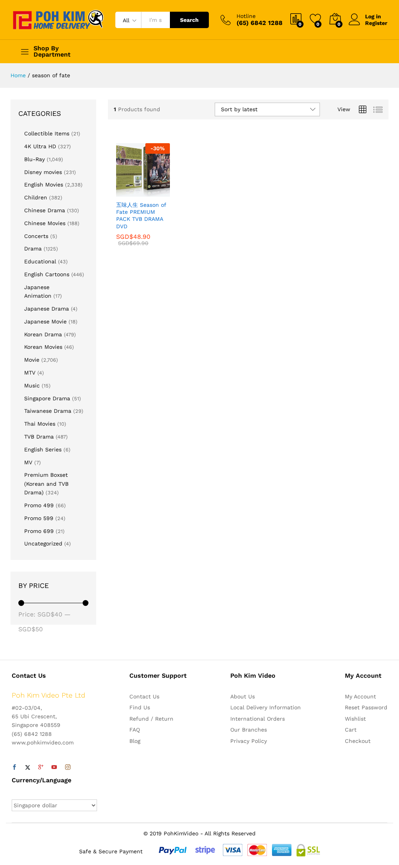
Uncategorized (43, 543)
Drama (33, 248)
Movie (31, 360)
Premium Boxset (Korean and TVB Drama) (46, 484)
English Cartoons (46, 274)
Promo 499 (39, 505)
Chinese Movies (44, 223)
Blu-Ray (34, 159)
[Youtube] (54, 767)
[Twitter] (27, 767)
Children (35, 197)
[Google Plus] (41, 767)
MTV (29, 372)
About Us (242, 696)
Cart (351, 729)
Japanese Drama (46, 309)
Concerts (36, 236)
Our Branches (248, 729)
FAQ (134, 729)
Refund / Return (151, 719)
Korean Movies (43, 347)
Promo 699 (39, 531)
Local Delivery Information (265, 707)
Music (32, 385)
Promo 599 (38, 518)
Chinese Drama (44, 210)
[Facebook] (14, 767)
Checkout (358, 741)
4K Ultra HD (40, 146)
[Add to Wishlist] (159, 192)
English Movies (43, 184)
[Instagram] (68, 767)
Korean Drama (43, 334)
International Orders (257, 719)
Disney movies (43, 172)
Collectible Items (46, 133)
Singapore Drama (47, 398)
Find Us (139, 707)
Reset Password (366, 707)
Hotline (246, 16)
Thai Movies (39, 424)
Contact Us (144, 696)
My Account (360, 696)
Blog (134, 741)
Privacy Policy (248, 741)
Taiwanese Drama (47, 411)
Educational (40, 261)
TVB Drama (39, 436)
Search (189, 20)
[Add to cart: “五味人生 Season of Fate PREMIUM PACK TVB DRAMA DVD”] (124, 192)
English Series (43, 449)
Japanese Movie (45, 321)
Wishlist (355, 719)
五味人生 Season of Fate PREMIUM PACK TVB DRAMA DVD (141, 215)
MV (28, 462)
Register (376, 23)
